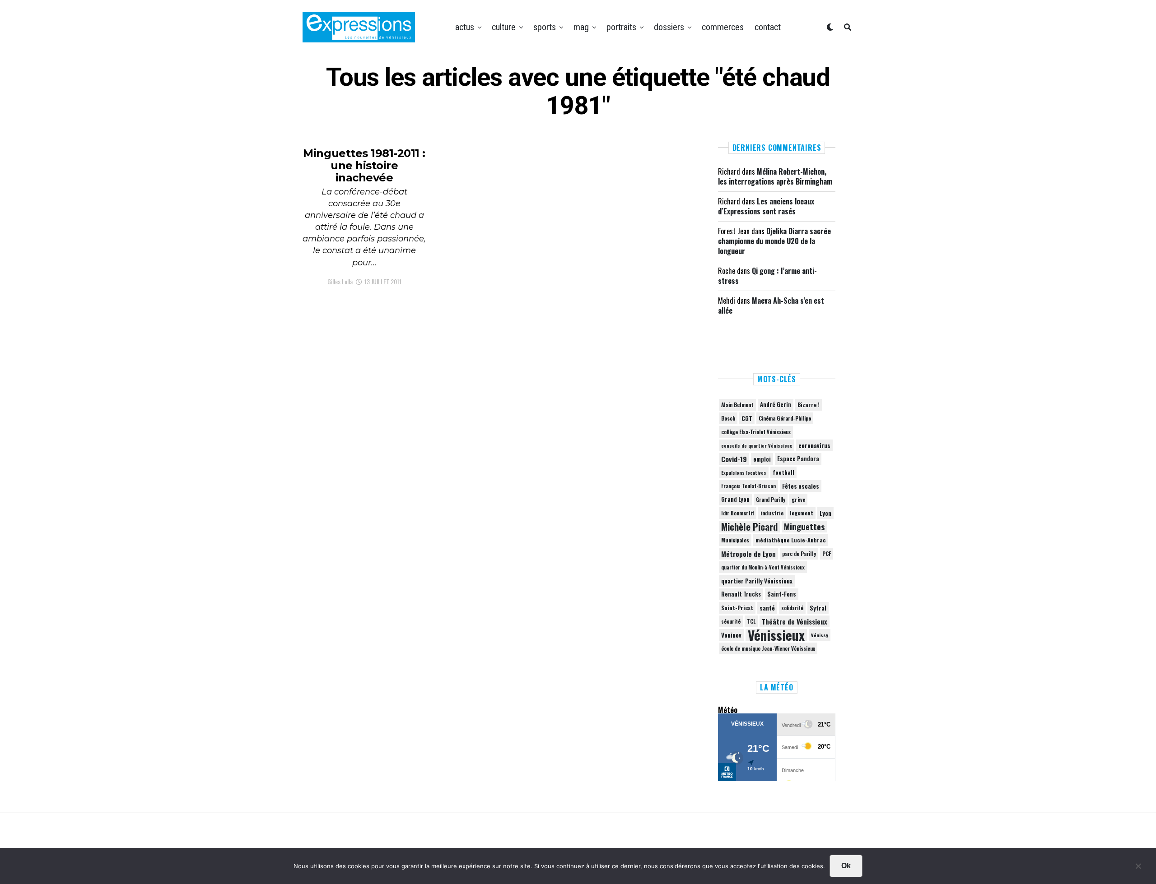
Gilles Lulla (340, 281)
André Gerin (775, 404)
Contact (768, 27)
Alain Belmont (737, 404)
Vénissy (819, 635)
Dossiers (669, 27)
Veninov (731, 634)
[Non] (1138, 868)
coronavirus (814, 445)
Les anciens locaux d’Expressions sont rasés (766, 206)
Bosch (728, 418)
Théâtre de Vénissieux (794, 621)
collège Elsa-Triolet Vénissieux (756, 431)
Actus (464, 27)
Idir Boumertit (737, 513)
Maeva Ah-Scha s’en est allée (771, 305)
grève (798, 499)
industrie (771, 513)
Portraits (621, 27)
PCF (826, 554)
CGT (746, 418)
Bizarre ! (808, 404)
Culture (504, 27)
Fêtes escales (800, 486)
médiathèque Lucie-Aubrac (790, 540)
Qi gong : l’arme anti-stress (767, 275)
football (783, 472)
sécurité (731, 621)
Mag (581, 27)
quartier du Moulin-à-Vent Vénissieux (763, 567)
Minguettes (804, 526)
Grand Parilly (770, 499)
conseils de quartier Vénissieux (756, 445)
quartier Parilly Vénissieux (756, 580)
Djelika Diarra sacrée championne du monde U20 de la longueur (774, 241)
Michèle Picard (749, 526)
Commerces (723, 27)
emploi (762, 458)
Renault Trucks (741, 594)
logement (801, 513)
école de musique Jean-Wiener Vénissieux (768, 648)
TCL (751, 621)
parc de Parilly (799, 553)
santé (767, 607)
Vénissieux (776, 635)
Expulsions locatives (743, 472)
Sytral (818, 607)
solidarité (792, 607)
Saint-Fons (781, 594)
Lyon (825, 513)
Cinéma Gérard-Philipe (785, 418)
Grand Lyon (735, 499)
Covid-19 (734, 459)
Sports (544, 27)
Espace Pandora (798, 458)
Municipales (735, 540)
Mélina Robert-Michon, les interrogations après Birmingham (775, 176)
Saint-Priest (737, 608)
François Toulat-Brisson (748, 486)
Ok (846, 866)
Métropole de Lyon (748, 554)
